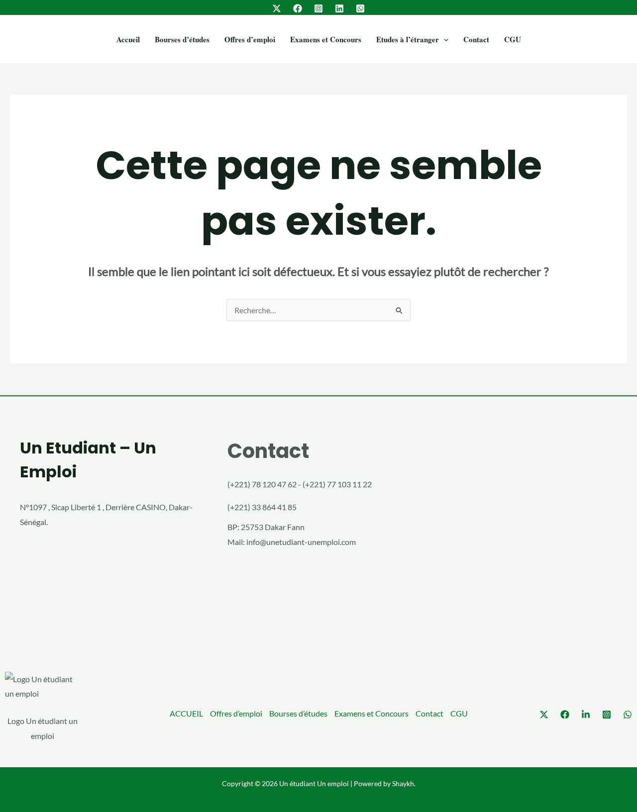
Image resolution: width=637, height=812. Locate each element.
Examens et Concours (325, 39)
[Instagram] (318, 8)
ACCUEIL (186, 713)
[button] (443, 39)
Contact (476, 39)
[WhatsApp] (360, 8)
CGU (512, 39)
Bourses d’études (182, 39)
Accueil (128, 39)
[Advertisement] (525, 535)
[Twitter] (276, 8)
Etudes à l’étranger (407, 39)
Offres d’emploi (249, 39)
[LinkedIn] (339, 8)
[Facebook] (297, 8)
